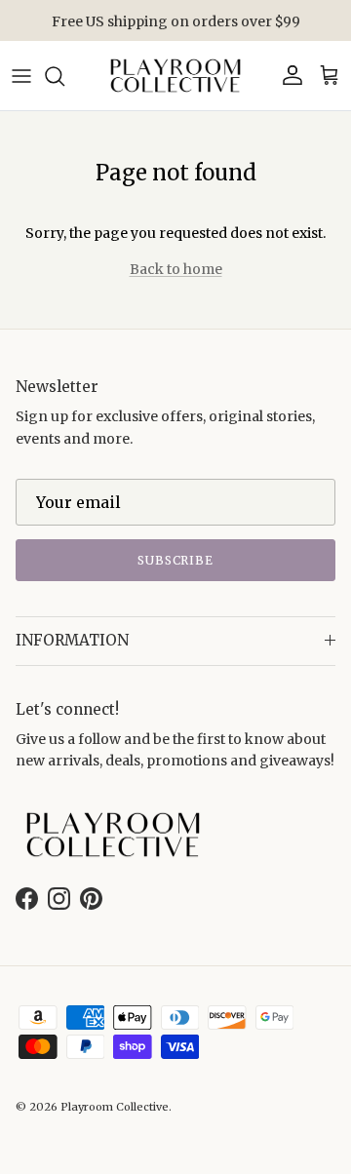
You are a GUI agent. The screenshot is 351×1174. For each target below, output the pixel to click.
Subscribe (175, 560)
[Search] (64, 76)
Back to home (176, 269)
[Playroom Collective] (175, 75)
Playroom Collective (114, 1107)
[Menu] (21, 76)
